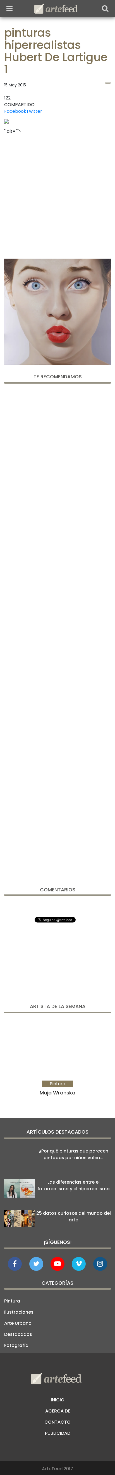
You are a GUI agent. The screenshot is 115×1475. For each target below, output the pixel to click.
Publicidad (57, 1433)
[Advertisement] (57, 195)
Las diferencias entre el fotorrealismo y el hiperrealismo (73, 1185)
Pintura (12, 1301)
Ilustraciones (18, 1312)
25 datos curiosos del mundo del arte (73, 1216)
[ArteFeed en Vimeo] (79, 1264)
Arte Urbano (18, 1323)
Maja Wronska (57, 1092)
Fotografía (16, 1345)
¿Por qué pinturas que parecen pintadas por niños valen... (73, 1154)
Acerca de (57, 1411)
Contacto (57, 1422)
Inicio (57, 1400)
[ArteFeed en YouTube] (57, 1264)
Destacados (18, 1334)
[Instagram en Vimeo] (100, 1264)
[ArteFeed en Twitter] (36, 1264)
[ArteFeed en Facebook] (15, 1264)
